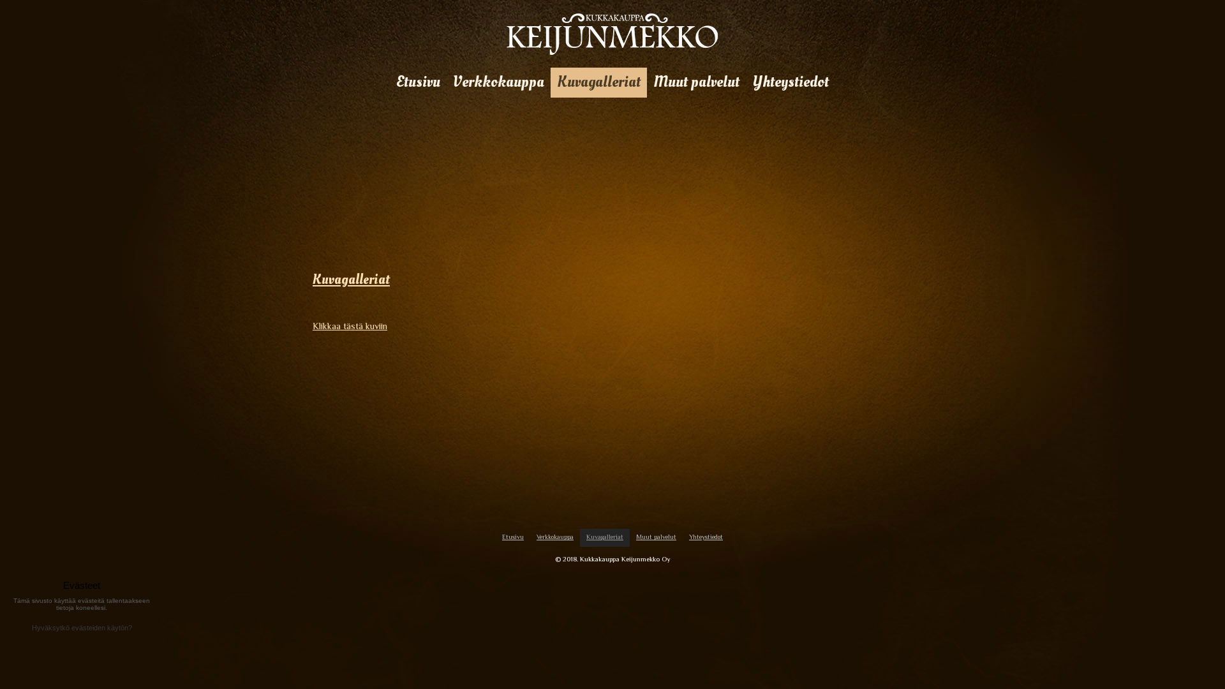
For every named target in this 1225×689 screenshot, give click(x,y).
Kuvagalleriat (351, 279)
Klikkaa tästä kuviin (350, 326)
